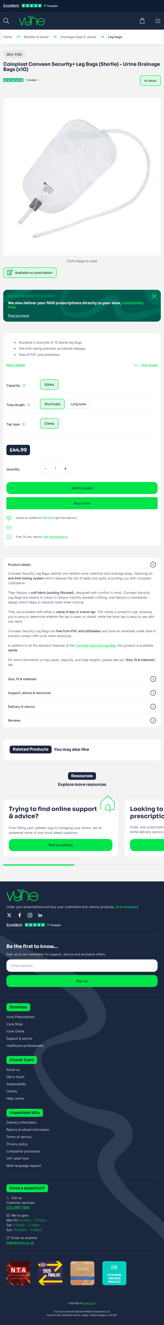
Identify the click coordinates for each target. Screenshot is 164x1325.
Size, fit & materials (22, 679)
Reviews (14, 720)
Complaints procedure (23, 1151)
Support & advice (19, 1038)
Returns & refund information (27, 1130)
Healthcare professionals (24, 1046)
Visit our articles (60, 845)
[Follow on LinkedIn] (40, 915)
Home (7, 37)
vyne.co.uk (89, 1303)
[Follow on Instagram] (30, 915)
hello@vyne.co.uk (20, 1243)
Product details (19, 565)
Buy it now (82, 503)
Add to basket (82, 488)
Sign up (82, 981)
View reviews (33, 80)
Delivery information (21, 1122)
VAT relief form (17, 1158)
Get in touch (15, 1077)
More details (15, 365)
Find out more (18, 316)
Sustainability (16, 1084)
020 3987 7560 (18, 1207)
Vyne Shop (14, 1024)
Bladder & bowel (36, 37)
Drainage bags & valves (78, 37)
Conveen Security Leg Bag (95, 645)
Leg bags (115, 37)
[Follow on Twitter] (9, 915)
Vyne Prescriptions (20, 1017)
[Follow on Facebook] (19, 915)
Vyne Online (15, 1031)
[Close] (153, 298)
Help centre (15, 1098)
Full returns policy (55, 536)
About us (13, 1070)
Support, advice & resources (29, 693)
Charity (11, 1091)
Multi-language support (23, 1166)
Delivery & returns (21, 707)
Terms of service (18, 1137)
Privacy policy (17, 1144)
